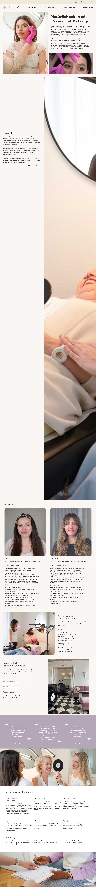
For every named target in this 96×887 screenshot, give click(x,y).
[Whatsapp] (76, 2)
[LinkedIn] (92, 2)
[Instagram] (81, 2)
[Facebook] (87, 2)
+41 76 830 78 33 (67, 636)
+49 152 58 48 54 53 (14, 685)
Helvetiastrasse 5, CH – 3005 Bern (67, 634)
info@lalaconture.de (13, 687)
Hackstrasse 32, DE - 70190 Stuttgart (14, 683)
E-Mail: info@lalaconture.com (65, 638)
